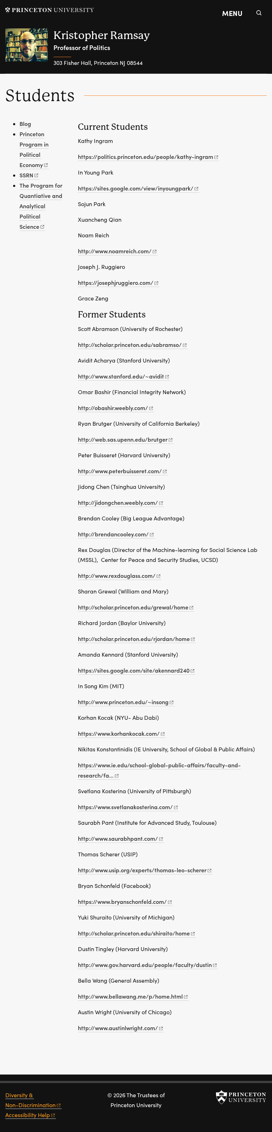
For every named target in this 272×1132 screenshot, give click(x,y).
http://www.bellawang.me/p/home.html (130, 996)
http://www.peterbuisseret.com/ (120, 471)
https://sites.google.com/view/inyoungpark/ (135, 188)
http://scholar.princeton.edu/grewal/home (133, 607)
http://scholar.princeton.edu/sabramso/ (130, 344)
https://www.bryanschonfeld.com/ (122, 901)
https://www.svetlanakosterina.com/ (125, 807)
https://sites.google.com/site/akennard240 (133, 670)
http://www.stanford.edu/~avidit (121, 376)
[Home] (29, 50)
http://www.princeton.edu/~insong (123, 702)
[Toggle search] (259, 13)
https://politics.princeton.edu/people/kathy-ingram (145, 156)
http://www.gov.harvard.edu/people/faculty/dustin (145, 964)
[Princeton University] (49, 10)
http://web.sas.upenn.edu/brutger (123, 439)
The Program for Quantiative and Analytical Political (40, 205)
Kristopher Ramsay (101, 35)
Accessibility (27, 1115)
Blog (25, 123)
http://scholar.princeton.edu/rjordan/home (134, 638)
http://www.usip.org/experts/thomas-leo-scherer (142, 870)
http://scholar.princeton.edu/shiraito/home (134, 933)
